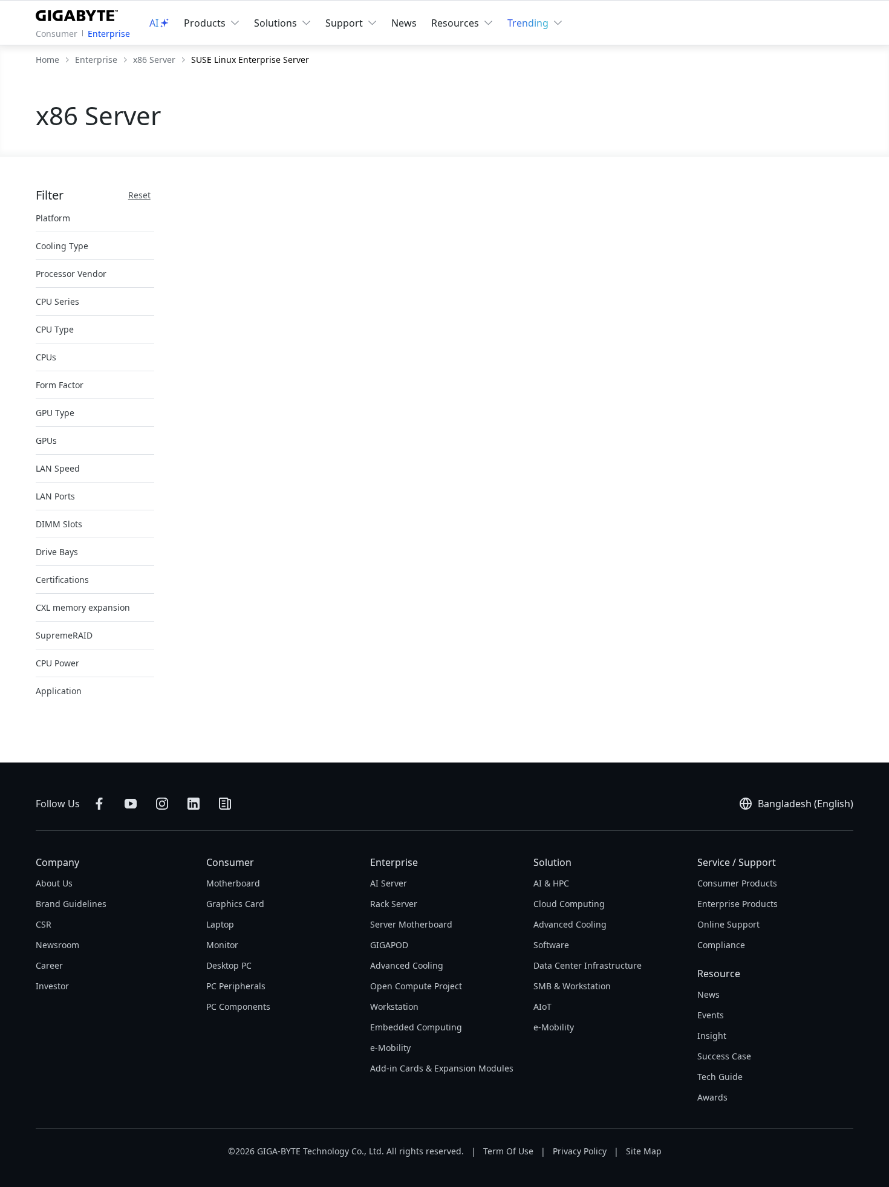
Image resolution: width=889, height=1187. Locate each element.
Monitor (222, 945)
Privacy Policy (580, 1151)
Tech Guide (720, 1076)
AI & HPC (551, 883)
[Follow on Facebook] (99, 804)
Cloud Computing (569, 903)
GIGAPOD (389, 945)
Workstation (394, 1006)
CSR (43, 924)
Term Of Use (508, 1151)
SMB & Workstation (572, 986)
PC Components (238, 1006)
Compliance (721, 945)
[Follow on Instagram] (162, 804)
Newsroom (57, 945)
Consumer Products (737, 883)
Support (344, 23)
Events (710, 1015)
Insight (711, 1035)
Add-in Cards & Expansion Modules (441, 1068)
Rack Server (393, 903)
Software (551, 945)
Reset (139, 195)
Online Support (728, 924)
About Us (54, 883)
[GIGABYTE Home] (79, 13)
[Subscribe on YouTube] (131, 804)
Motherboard (233, 883)
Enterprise (109, 33)
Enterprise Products (737, 903)
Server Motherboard (411, 924)
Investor (52, 986)
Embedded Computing (416, 1027)
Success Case (724, 1056)
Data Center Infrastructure (587, 965)
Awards (712, 1097)
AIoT (542, 1006)
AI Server (388, 883)
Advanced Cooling (406, 965)
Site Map (644, 1151)
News (404, 23)
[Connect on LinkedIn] (193, 804)
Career (49, 965)
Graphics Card (235, 903)
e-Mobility (390, 1047)
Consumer (56, 33)
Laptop (220, 924)
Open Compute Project (416, 986)
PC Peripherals (235, 986)
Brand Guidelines (71, 903)
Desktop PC (229, 965)
